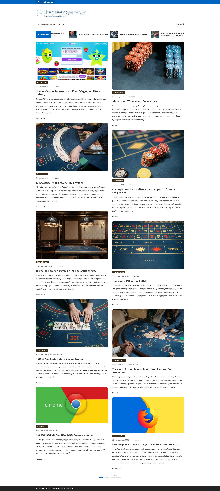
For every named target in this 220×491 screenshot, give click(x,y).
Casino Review (118, 93)
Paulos (58, 86)
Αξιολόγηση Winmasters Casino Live (82, 34)
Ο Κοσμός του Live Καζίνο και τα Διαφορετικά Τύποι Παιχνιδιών (161, 34)
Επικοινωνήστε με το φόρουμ (51, 24)
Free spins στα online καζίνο (129, 281)
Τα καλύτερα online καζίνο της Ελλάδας (123, 34)
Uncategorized (42, 82)
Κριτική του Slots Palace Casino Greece (59, 359)
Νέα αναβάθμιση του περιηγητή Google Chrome (64, 435)
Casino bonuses (42, 262)
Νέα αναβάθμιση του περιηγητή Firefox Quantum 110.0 (145, 445)
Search (179, 24)
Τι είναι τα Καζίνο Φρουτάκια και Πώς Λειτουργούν (66, 271)
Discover (39, 118)
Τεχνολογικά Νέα (42, 426)
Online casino (41, 174)
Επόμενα (116, 475)
